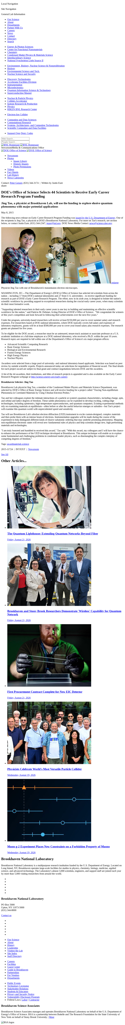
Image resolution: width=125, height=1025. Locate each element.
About (10, 22)
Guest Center (13, 967)
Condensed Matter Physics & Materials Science (30, 55)
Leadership (12, 948)
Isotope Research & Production (22, 103)
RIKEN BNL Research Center (22, 109)
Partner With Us (15, 27)
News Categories (15, 177)
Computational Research (19, 122)
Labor (24, 999)
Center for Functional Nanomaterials (24, 49)
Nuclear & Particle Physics (20, 98)
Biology (11, 68)
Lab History (13, 175)
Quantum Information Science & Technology (29, 90)
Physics (11, 106)
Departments (13, 25)
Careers (11, 30)
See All (4, 454)
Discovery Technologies (19, 79)
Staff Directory (14, 956)
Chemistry (12, 52)
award (10, 444)
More (51, 1017)
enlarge (115, 282)
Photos (10, 158)
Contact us (6, 915)
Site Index (12, 953)
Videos (10, 169)
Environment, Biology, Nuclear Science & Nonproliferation (36, 65)
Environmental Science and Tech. (23, 71)
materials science (21, 444)
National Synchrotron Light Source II (25, 60)
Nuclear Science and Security (21, 74)
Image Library (20, 161)
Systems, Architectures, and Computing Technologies (33, 125)
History (10, 945)
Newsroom (12, 155)
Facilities (11, 964)
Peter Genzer (16, 183)
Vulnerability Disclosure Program (23, 997)
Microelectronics (15, 87)
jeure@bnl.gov (53, 223)
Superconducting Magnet (19, 93)
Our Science (13, 19)
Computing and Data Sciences (21, 119)
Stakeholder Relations (17, 988)
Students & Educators (17, 991)
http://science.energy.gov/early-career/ (49, 377)
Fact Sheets (12, 172)
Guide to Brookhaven (17, 969)
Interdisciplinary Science (19, 57)
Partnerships (13, 972)
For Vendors (13, 975)
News (10, 33)
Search (10, 41)
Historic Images (21, 164)
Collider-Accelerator (17, 101)
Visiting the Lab (15, 950)
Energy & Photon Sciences (20, 46)
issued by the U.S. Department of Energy (95, 217)
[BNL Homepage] (20, 145)
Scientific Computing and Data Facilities (26, 128)
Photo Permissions (22, 166)
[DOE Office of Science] (26, 150)
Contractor (34, 999)
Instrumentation (14, 84)
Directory (11, 38)
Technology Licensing (18, 986)
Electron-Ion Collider (17, 114)
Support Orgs (13, 133)
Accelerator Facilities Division (21, 82)
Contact (11, 36)
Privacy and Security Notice (20, 994)
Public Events (14, 983)
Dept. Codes (27, 133)
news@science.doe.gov (100, 223)
